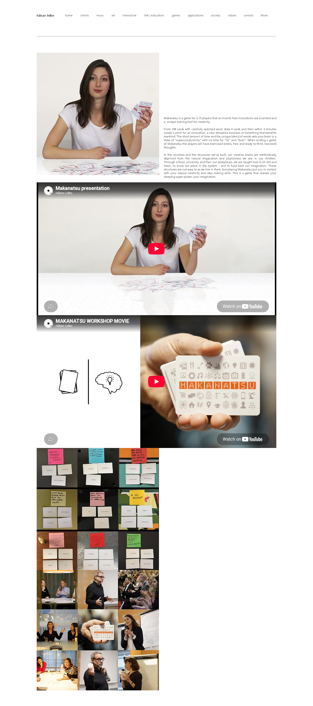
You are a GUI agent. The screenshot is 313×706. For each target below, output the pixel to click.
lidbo (50, 15)
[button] (84, 15)
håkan (42, 15)
